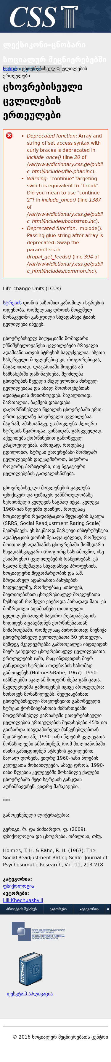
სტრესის (12, 303)
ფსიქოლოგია (18, 886)
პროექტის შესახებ (21, 909)
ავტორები (58, 909)
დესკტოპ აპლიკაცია (30, 993)
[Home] (42, 18)
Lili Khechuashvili (23, 900)
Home (10, 68)
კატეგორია (89, 909)
